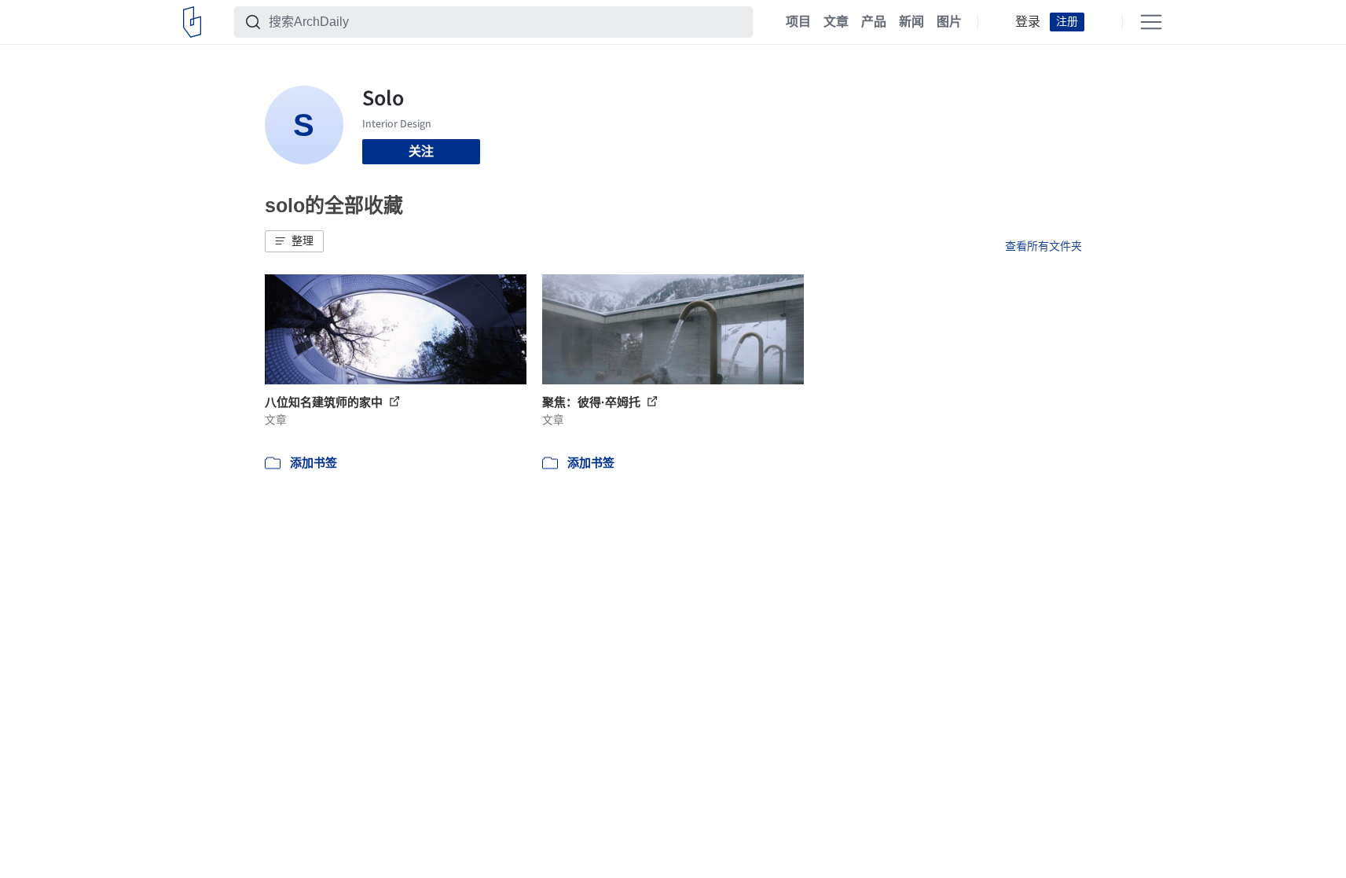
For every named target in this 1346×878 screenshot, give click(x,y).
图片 (949, 22)
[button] (294, 241)
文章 (836, 22)
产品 (873, 22)
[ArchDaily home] (192, 22)
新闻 (911, 22)
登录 (1027, 22)
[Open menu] (1151, 22)
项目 (798, 22)
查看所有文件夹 (1043, 246)
